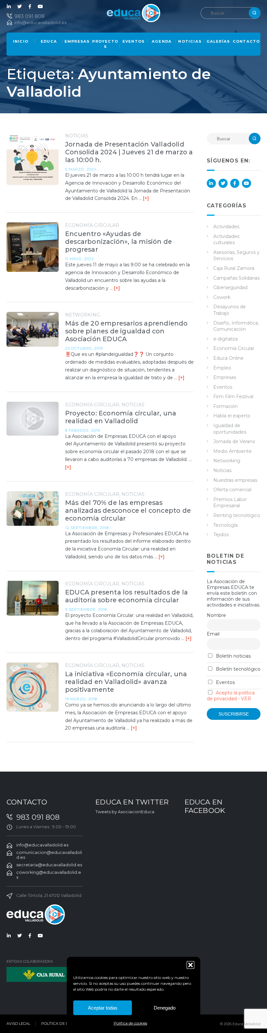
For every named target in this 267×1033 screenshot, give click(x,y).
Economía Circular (92, 225)
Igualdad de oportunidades (229, 429)
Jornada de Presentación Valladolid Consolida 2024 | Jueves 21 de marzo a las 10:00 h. (129, 152)
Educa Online (228, 358)
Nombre (216, 615)
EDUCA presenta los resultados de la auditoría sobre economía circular (126, 596)
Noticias (190, 41)
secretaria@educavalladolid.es (49, 864)
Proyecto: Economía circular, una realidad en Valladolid (120, 417)
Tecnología (225, 525)
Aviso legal (18, 1023)
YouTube (40, 6)
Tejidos (221, 534)
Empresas (77, 41)
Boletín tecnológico (237, 669)
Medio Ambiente (232, 451)
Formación (225, 406)
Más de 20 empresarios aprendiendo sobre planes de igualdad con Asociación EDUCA (126, 331)
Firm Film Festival (233, 396)
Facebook (30, 6)
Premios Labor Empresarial (230, 502)
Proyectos (105, 44)
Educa (49, 41)
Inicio (20, 41)
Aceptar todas (103, 1008)
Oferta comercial (232, 490)
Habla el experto (231, 416)
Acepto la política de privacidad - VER (231, 696)
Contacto (246, 41)
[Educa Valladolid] (133, 12)
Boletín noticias (233, 656)
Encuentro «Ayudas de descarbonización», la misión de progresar (118, 241)
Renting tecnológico (236, 515)
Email (213, 634)
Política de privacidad (65, 1023)
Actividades (226, 227)
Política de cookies (130, 1023)
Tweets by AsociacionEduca (124, 811)
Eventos (133, 41)
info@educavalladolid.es (40, 22)
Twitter (19, 6)
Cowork (222, 297)
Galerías (218, 41)
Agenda (162, 41)
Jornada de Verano (234, 441)
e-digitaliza (225, 339)
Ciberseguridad (230, 287)
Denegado (165, 1008)
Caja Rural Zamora (233, 268)
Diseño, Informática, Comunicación (236, 326)
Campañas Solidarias (236, 278)
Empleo (222, 368)
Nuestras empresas (235, 480)
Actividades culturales (226, 239)
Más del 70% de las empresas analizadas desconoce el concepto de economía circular (128, 510)
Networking (82, 315)
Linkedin (9, 6)
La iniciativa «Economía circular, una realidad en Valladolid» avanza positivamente (126, 681)
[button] (190, 965)
